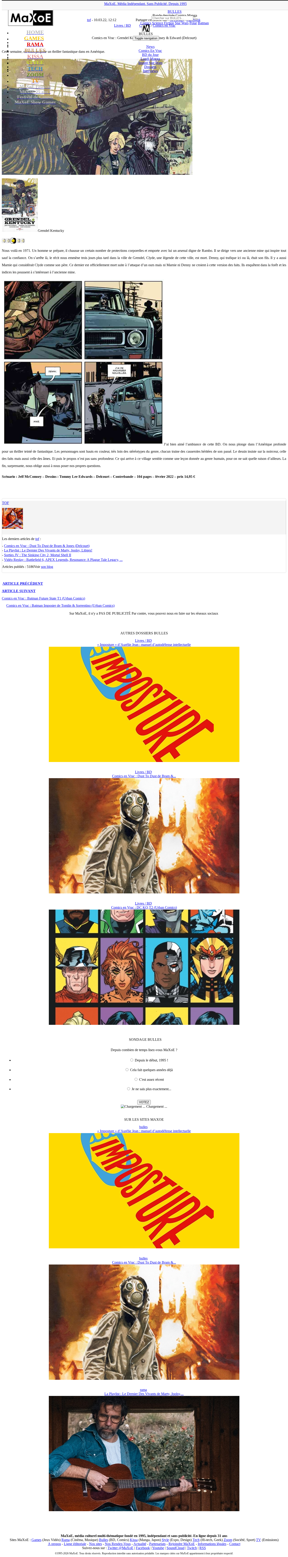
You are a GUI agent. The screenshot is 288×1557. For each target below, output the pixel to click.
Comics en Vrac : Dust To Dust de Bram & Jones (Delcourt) (47, 546)
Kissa (134, 1540)
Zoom (228, 1540)
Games (36, 1540)
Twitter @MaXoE (120, 1548)
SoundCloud (175, 1548)
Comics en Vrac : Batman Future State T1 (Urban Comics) (43, 598)
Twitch (192, 1548)
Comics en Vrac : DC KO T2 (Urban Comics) (144, 907)
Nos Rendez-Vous (118, 1544)
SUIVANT (19, 591)
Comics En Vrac (150, 51)
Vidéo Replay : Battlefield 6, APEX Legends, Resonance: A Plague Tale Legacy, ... (63, 560)
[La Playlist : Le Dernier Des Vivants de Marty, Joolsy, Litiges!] (144, 1510)
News (150, 47)
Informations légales (212, 1544)
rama (143, 1390)
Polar (193, 23)
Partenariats (157, 1544)
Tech (196, 1540)
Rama (65, 1540)
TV (258, 1540)
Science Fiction (163, 23)
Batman (203, 23)
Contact (234, 1544)
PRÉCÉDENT (22, 583)
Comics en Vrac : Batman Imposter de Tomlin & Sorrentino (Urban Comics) (60, 605)
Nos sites (95, 1544)
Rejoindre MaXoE (182, 1544)
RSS (202, 1548)
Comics (145, 23)
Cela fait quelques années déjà (151, 1070)
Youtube (158, 1548)
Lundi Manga (150, 59)
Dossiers (150, 67)
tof (5, 503)
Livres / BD (143, 640)
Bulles (103, 1540)
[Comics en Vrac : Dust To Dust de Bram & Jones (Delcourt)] (144, 892)
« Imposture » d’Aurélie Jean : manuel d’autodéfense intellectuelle (144, 645)
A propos (54, 1544)
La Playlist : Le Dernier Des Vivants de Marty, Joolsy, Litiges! (48, 550)
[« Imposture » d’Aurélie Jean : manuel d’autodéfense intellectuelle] (144, 761)
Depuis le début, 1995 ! (151, 1060)
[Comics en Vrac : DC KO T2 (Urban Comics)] (144, 1023)
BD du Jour (150, 55)
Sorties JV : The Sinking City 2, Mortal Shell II (37, 555)
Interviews (150, 71)
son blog (47, 567)
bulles (143, 1127)
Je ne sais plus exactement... (151, 1089)
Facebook (143, 1548)
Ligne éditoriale (75, 1544)
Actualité (139, 1544)
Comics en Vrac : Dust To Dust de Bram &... (144, 776)
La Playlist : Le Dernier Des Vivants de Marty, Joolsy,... (144, 1394)
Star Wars (182, 23)
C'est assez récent (151, 1079)
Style (165, 1540)
